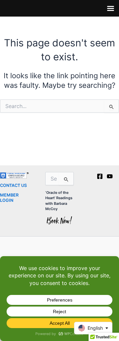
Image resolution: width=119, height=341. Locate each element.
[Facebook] (100, 176)
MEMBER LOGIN (9, 197)
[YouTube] (110, 176)
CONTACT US (13, 185)
